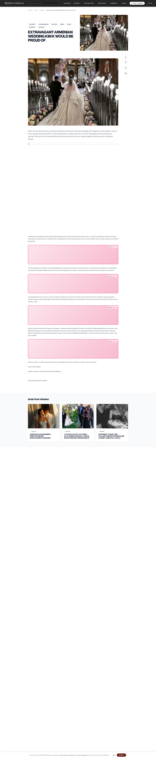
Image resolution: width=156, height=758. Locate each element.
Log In (150, 3)
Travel (123, 3)
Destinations (89, 3)
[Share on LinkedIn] (126, 73)
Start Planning (138, 3)
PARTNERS (67, 3)
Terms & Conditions (82, 755)
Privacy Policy (63, 755)
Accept (121, 755)
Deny (114, 755)
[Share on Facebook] (126, 62)
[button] (73, 92)
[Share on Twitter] (126, 67)
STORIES (76, 3)
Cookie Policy (71, 755)
